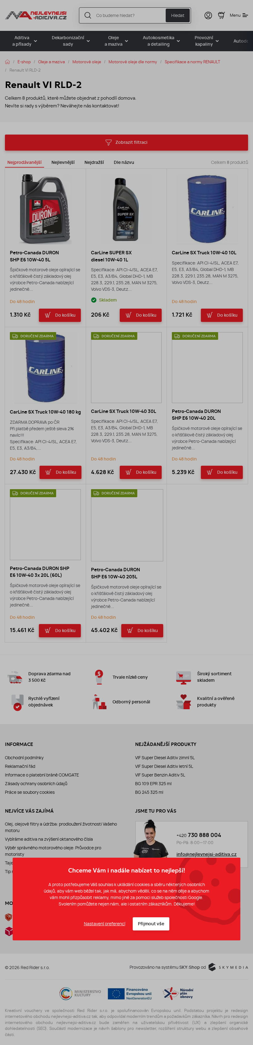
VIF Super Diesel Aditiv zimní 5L (165, 758)
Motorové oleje (87, 62)
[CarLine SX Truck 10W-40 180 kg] (45, 368)
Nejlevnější (63, 162)
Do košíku (65, 315)
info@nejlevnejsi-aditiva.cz (206, 854)
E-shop (24, 62)
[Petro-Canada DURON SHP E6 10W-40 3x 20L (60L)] (45, 524)
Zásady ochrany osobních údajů (36, 784)
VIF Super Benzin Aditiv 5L (160, 775)
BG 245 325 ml (149, 792)
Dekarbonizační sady (68, 41)
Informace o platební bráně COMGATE (42, 775)
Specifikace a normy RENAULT (192, 62)
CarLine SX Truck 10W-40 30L (123, 411)
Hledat (178, 15)
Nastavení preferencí (104, 924)
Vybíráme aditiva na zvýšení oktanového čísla (49, 839)
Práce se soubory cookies (30, 792)
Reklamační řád (20, 766)
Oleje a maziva (113, 41)
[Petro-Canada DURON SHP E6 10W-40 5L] (45, 209)
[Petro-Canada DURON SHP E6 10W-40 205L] (127, 525)
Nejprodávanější (24, 162)
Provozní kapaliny (204, 41)
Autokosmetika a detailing (158, 41)
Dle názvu (124, 162)
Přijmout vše (151, 924)
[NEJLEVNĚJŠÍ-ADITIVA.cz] (36, 15)
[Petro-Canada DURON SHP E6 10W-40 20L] (207, 367)
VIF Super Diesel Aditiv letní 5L (164, 766)
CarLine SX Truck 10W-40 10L (204, 253)
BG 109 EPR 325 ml (153, 784)
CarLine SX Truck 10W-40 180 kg (45, 412)
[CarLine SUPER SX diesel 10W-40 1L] (126, 209)
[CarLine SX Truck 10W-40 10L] (207, 209)
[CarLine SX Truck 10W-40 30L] (126, 367)
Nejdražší (94, 162)
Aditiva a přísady (21, 41)
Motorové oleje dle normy (133, 62)
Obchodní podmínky (24, 758)
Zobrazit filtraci (131, 142)
